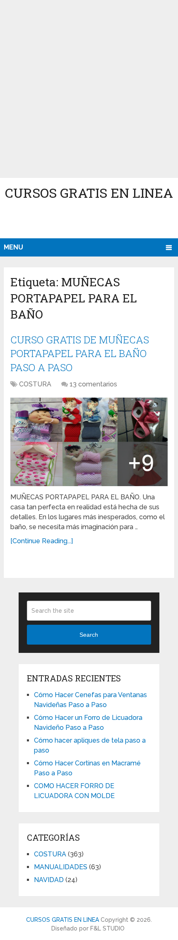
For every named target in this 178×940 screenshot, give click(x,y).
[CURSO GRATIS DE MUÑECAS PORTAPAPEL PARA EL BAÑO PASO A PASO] (89, 442)
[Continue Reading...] (41, 541)
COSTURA (35, 384)
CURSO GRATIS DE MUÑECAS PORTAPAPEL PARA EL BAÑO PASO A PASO (79, 353)
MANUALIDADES (60, 867)
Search (88, 634)
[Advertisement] (89, 89)
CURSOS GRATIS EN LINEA (89, 192)
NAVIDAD (49, 880)
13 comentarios (93, 384)
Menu (13, 247)
